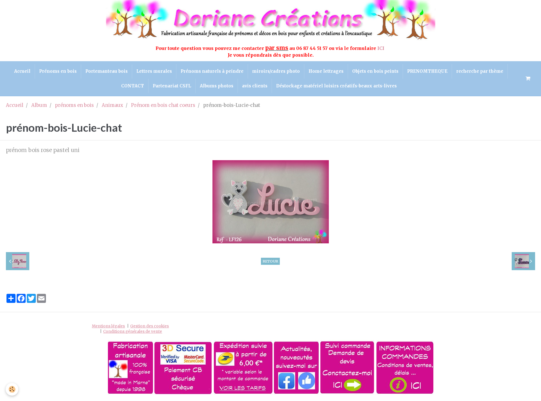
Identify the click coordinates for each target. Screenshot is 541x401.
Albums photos (216, 86)
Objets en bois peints (375, 71)
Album (39, 105)
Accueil (22, 71)
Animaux (112, 105)
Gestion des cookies (149, 326)
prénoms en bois (74, 105)
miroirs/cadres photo (276, 71)
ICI (381, 48)
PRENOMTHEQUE (427, 71)
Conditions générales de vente (132, 331)
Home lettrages (326, 71)
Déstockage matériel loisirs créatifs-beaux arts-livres (336, 86)
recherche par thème (479, 71)
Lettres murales (154, 71)
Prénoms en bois (58, 71)
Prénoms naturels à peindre (212, 71)
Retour (270, 261)
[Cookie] (12, 389)
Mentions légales (108, 326)
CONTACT (132, 86)
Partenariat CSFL (172, 86)
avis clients (254, 86)
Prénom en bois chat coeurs (163, 105)
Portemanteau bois (106, 71)
